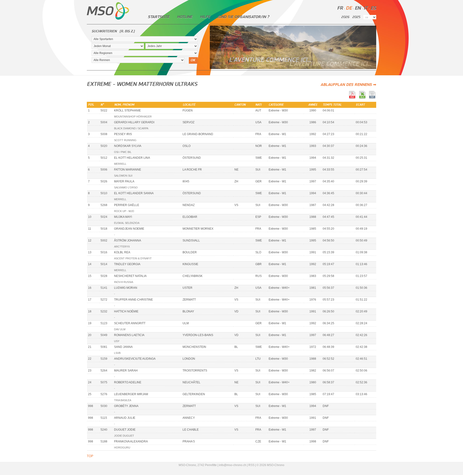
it (366, 8)
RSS (251, 465)
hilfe (205, 17)
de (349, 8)
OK (193, 60)
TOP (90, 456)
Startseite (158, 17)
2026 (345, 17)
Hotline (184, 17)
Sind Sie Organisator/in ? (243, 17)
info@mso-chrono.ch (232, 465)
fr (340, 8)
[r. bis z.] (127, 31)
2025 (356, 17)
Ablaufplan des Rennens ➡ (348, 85)
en (358, 8)
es (373, 8)
